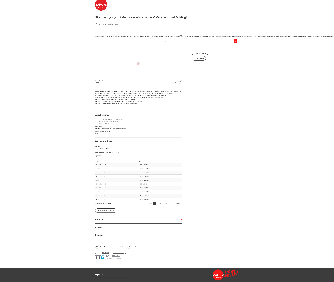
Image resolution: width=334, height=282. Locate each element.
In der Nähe (134, 247)
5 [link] (166, 203)
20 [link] (173, 203)
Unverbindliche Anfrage (107, 210)
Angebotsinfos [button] (102, 114)
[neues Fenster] (108, 256)
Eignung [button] (99, 235)
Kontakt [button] (99, 219)
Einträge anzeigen (108, 157)
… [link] (169, 203)
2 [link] (157, 203)
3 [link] (160, 203)
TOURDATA (105, 253)
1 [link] (154, 203)
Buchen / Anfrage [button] (103, 141)
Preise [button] (98, 227)
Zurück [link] (150, 203)
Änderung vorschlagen (119, 253)
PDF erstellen (104, 247)
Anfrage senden (201, 53)
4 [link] (163, 203)
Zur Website (200, 58)
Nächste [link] (178, 203)
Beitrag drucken (120, 247)
